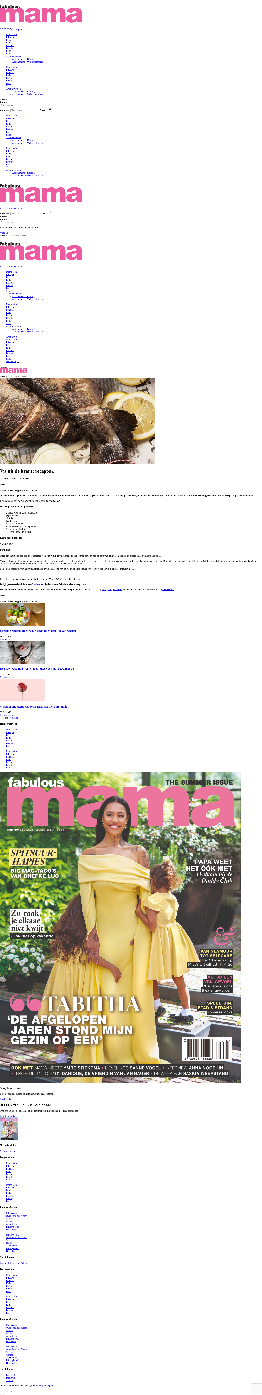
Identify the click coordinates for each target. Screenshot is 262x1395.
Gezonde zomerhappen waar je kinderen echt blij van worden (38, 630)
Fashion (10, 45)
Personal (10, 40)
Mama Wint (11, 34)
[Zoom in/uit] (1, 1391)
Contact (9, 1221)
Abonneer (39, 584)
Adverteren (11, 1224)
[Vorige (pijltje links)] (1, 1394)
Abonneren (11, 337)
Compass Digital (45, 1385)
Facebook (117, 589)
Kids (8, 42)
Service (9, 1218)
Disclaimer (11, 1229)
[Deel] (7, 1391)
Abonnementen (13, 56)
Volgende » (14, 718)
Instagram (106, 589)
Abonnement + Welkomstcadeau (27, 62)
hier (79, 579)
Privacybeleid (12, 1226)
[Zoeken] (38, 236)
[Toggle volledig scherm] (4, 1391)
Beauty (9, 48)
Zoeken (3, 99)
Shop (8, 53)
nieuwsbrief (168, 589)
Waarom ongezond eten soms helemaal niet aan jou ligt (34, 706)
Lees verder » (6, 639)
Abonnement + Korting (23, 59)
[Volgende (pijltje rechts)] (4, 1394)
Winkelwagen (12, 361)
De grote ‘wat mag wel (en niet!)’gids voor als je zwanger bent (38, 668)
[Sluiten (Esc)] (10, 1391)
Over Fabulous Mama (16, 1216)
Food (8, 51)
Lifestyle (10, 37)
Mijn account (12, 1213)
